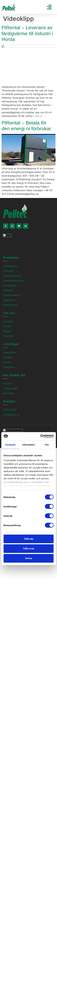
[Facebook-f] (5, 226)
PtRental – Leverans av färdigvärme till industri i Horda (27, 33)
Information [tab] (28, 444)
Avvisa (28, 558)
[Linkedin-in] (25, 226)
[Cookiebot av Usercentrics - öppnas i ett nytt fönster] (41, 436)
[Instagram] (12, 226)
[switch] (49, 506)
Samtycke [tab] (10, 444)
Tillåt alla (28, 539)
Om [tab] (47, 444)
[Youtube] (19, 226)
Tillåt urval (28, 548)
